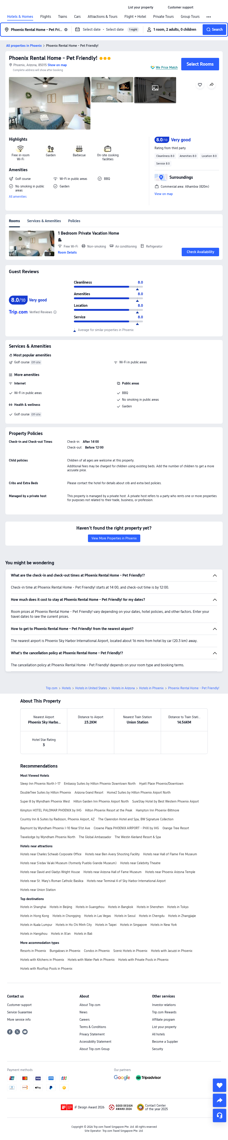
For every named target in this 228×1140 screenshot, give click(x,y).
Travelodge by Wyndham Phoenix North (47, 837)
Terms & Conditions (92, 1027)
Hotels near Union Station (38, 890)
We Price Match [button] (167, 67)
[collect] (219, 1085)
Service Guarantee (19, 1012)
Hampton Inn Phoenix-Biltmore (157, 810)
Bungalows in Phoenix (65, 951)
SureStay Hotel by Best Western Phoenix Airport (165, 801)
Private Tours (163, 17)
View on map (164, 194)
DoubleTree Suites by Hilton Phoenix (45, 792)
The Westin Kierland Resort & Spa (138, 837)
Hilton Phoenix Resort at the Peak (108, 810)
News (83, 1012)
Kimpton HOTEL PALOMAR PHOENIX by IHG (50, 810)
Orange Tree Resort (176, 828)
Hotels (66, 688)
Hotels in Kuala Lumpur (36, 925)
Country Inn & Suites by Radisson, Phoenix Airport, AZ (57, 819)
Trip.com (51, 688)
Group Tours (190, 17)
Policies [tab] (74, 221)
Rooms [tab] (14, 221)
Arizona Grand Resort (89, 792)
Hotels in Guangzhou (90, 907)
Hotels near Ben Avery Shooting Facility (112, 854)
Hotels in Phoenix (151, 688)
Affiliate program (163, 1019)
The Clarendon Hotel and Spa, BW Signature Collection (135, 819)
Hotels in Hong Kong (34, 916)
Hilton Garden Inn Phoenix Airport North (101, 801)
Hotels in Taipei (105, 925)
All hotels (158, 1034)
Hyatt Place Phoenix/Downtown (161, 783)
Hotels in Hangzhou (33, 933)
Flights (45, 17)
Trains (62, 17)
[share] (219, 1100)
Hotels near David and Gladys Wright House (50, 872)
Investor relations (164, 1005)
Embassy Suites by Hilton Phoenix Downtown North (100, 783)
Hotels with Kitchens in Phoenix (42, 959)
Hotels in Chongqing (67, 916)
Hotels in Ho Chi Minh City (74, 925)
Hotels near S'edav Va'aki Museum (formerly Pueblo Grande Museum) (68, 863)
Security (157, 1049)
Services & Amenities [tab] (44, 221)
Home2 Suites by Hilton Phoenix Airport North (139, 792)
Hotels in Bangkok (120, 907)
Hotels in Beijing (61, 907)
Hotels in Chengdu (152, 916)
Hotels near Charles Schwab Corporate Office (50, 854)
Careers (84, 1019)
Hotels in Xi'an (61, 933)
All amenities (17, 196)
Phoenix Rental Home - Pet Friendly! (53, 58)
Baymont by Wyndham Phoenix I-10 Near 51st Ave (55, 828)
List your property (164, 1027)
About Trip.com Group (94, 1049)
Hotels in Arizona (123, 688)
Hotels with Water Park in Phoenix (91, 959)
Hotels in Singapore (133, 925)
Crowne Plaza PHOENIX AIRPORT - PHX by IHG (126, 828)
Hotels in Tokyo (178, 907)
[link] (140, 7)
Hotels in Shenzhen (150, 907)
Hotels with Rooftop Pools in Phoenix (46, 968)
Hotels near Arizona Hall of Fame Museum (112, 872)
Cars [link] (77, 17)
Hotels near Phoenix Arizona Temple (170, 872)
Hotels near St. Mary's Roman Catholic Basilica (51, 881)
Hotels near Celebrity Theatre (140, 863)
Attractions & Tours (102, 17)
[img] (49, 103)
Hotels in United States (91, 688)
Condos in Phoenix (97, 951)
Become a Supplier (165, 1041)
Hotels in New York (164, 925)
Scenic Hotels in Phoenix (130, 951)
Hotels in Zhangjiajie (182, 916)
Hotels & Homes (20, 17)
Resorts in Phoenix (33, 951)
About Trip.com (89, 1005)
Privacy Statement (92, 1034)
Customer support (19, 1005)
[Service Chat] (219, 1115)
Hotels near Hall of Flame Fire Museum (170, 854)
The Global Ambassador (95, 837)
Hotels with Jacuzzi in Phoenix (171, 951)
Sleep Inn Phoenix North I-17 (40, 783)
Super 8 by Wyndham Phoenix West (45, 801)
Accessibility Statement (95, 1041)
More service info (19, 1019)
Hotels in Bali (83, 933)
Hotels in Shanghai (33, 907)
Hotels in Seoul (124, 916)
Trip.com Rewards (164, 1012)
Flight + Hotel (135, 17)
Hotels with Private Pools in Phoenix (143, 959)
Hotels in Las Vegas (97, 916)
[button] (161, 7)
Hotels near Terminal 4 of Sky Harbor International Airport (126, 881)
